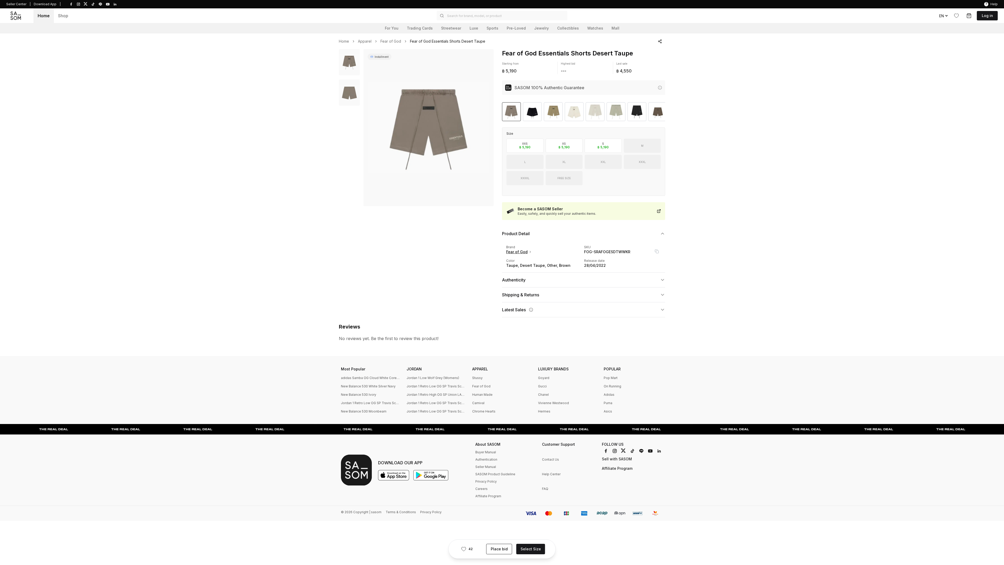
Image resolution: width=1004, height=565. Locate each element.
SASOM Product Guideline (495, 474)
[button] (502, 15)
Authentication (486, 459)
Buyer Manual (485, 452)
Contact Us (550, 459)
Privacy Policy (486, 481)
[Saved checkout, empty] (969, 15)
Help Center (551, 474)
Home (44, 15)
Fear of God (390, 41)
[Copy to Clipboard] (657, 251)
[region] (428, 127)
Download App (45, 4)
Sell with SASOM (617, 459)
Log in (987, 15)
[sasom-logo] (15, 15)
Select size (531, 549)
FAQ (545, 489)
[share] (660, 41)
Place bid (499, 549)
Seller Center (16, 4)
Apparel (365, 41)
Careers (481, 489)
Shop (63, 15)
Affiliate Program (488, 496)
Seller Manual (485, 467)
